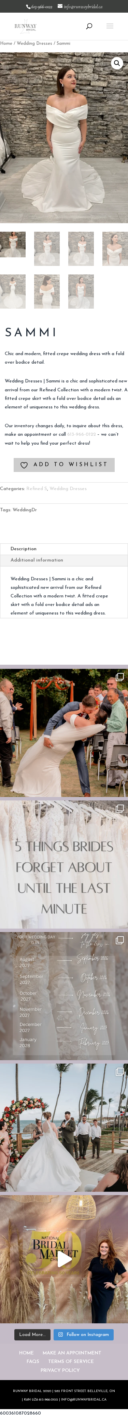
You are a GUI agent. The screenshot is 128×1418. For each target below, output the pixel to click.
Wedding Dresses (34, 43)
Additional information (37, 560)
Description (24, 549)
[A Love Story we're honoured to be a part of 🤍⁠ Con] (64, 1128)
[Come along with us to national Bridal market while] (64, 1259)
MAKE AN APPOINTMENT (72, 1353)
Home (6, 43)
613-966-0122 (81, 434)
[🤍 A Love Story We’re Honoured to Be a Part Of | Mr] (64, 733)
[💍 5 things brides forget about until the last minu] (64, 864)
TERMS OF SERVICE (71, 1361)
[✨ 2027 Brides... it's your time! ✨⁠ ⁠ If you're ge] (64, 996)
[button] (117, 63)
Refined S (36, 488)
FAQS (33, 1361)
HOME (26, 1353)
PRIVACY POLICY (60, 1370)
